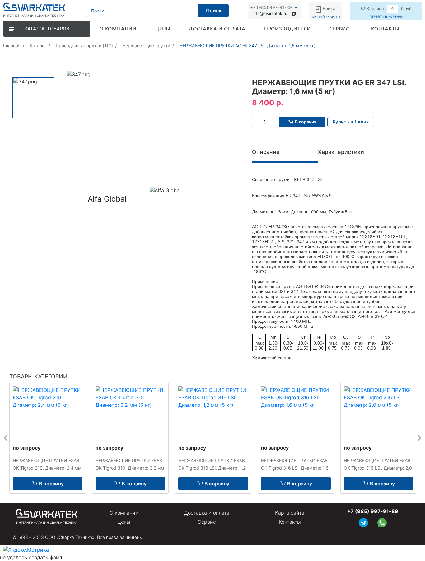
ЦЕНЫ (162, 28)
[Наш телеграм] (363, 522)
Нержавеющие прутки (146, 45)
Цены (123, 522)
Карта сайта (289, 513)
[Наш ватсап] (382, 522)
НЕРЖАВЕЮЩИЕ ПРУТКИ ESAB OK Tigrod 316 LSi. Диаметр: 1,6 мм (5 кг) (295, 468)
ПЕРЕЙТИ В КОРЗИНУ (386, 16)
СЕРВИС (339, 28)
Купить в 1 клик (351, 122)
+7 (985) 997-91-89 (271, 7)
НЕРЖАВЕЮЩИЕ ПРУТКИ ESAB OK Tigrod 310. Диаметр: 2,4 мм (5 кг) (47, 468)
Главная (12, 45)
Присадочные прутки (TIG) (84, 45)
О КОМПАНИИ (118, 28)
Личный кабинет (325, 17)
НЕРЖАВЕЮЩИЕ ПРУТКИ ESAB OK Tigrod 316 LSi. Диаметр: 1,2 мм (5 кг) (211, 468)
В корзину (51, 483)
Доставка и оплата (206, 513)
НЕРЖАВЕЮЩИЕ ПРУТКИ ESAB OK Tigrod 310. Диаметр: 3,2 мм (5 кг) (130, 468)
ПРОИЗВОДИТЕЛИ (287, 28)
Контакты (290, 522)
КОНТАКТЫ (385, 28)
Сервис (207, 522)
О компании (124, 513)
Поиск (214, 10)
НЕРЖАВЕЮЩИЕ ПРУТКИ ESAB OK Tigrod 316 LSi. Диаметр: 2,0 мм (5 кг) (378, 468)
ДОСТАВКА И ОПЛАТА (217, 28)
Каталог (38, 45)
